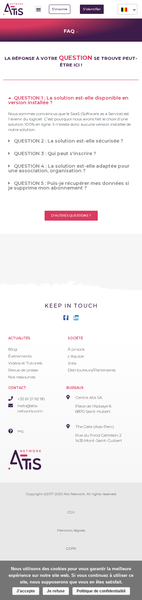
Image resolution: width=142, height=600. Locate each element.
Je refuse (56, 591)
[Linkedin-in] (76, 317)
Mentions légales (71, 530)
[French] (125, 9)
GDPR (71, 548)
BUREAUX (75, 388)
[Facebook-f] (65, 317)
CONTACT (17, 388)
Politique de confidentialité (101, 591)
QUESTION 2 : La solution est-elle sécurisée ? (68, 141)
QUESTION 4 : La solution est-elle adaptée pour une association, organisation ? (68, 168)
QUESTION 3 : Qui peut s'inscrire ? (55, 153)
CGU (71, 512)
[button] (38, 9)
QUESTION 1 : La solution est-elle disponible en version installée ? (68, 100)
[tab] (71, 100)
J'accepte (26, 591)
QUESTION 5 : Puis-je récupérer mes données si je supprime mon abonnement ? (68, 185)
